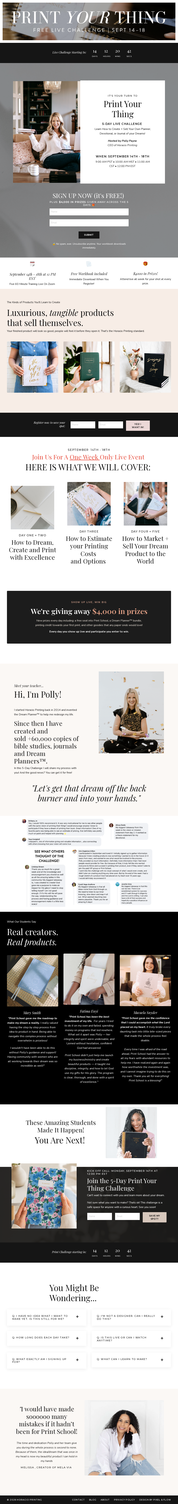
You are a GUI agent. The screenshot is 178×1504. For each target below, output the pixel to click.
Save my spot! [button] (154, 1217)
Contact (79, 1499)
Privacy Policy (124, 1499)
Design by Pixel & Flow (155, 1499)
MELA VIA (65, 1467)
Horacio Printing (34, 710)
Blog (92, 1499)
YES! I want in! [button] (138, 426)
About (105, 1499)
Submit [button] (89, 235)
